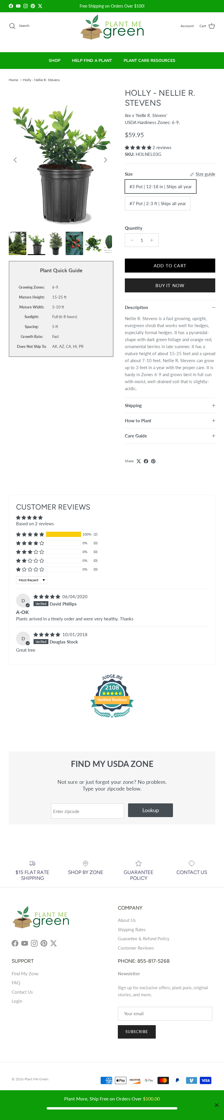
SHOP (54, 60)
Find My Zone (25, 973)
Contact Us (22, 992)
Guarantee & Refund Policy (143, 938)
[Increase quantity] (153, 240)
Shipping (133, 405)
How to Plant (138, 420)
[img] (47, 596)
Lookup (150, 810)
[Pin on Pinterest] (153, 461)
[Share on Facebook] (146, 461)
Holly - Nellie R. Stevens (41, 79)
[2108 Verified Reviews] (112, 718)
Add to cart (170, 265)
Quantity (133, 228)
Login (17, 1001)
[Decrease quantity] (130, 240)
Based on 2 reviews (35, 523)
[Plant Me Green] (112, 29)
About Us (127, 920)
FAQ (16, 982)
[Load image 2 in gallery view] (60, 157)
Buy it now (170, 285)
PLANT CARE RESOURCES (149, 60)
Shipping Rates (132, 929)
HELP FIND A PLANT (92, 60)
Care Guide (136, 435)
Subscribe (136, 1031)
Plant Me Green (36, 1079)
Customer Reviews (136, 947)
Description (136, 307)
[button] (139, 147)
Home (13, 79)
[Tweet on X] (138, 461)
